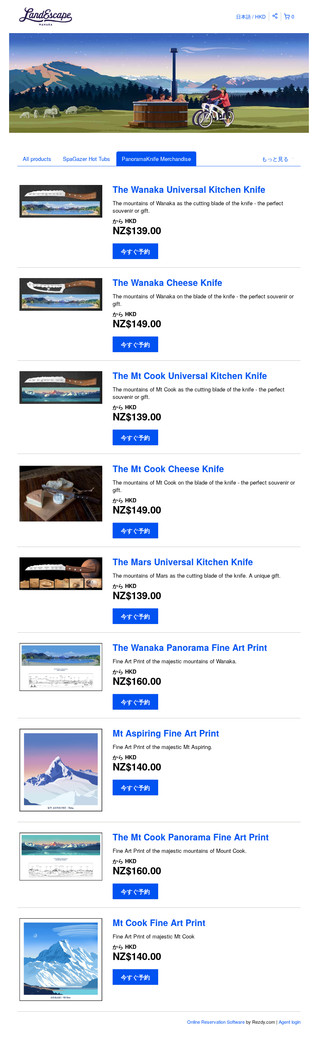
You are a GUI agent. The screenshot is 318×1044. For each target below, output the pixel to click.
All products (37, 159)
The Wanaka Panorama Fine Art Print (190, 647)
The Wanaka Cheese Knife (167, 282)
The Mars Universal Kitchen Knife (183, 561)
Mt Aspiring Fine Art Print (166, 733)
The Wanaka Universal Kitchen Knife (189, 189)
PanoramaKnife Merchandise (156, 159)
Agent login (290, 1021)
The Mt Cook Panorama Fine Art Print (191, 836)
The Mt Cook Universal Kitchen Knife (190, 375)
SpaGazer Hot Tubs (86, 159)
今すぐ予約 (135, 251)
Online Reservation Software (216, 1021)
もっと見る (276, 159)
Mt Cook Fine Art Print (159, 922)
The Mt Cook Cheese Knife (168, 468)
